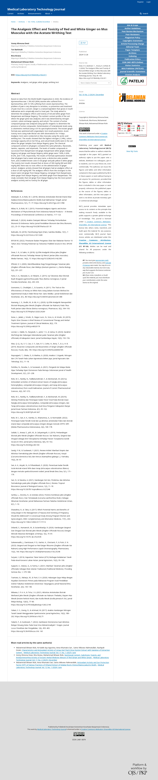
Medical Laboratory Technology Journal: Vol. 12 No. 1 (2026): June (60, 666)
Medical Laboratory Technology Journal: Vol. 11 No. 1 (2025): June (50, 652)
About (48, 13)
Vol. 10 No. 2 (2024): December (39, 22)
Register (140, 2)
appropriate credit (102, 260)
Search (145, 13)
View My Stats (132, 151)
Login (149, 2)
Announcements (34, 13)
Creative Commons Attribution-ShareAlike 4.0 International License (105, 729)
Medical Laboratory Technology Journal (36, 9)
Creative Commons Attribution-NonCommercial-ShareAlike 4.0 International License (93, 136)
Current (10, 13)
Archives (20, 13)
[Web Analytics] (132, 146)
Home (13, 22)
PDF (84, 43)
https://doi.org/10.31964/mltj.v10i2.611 (31, 75)
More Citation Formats (89, 83)
